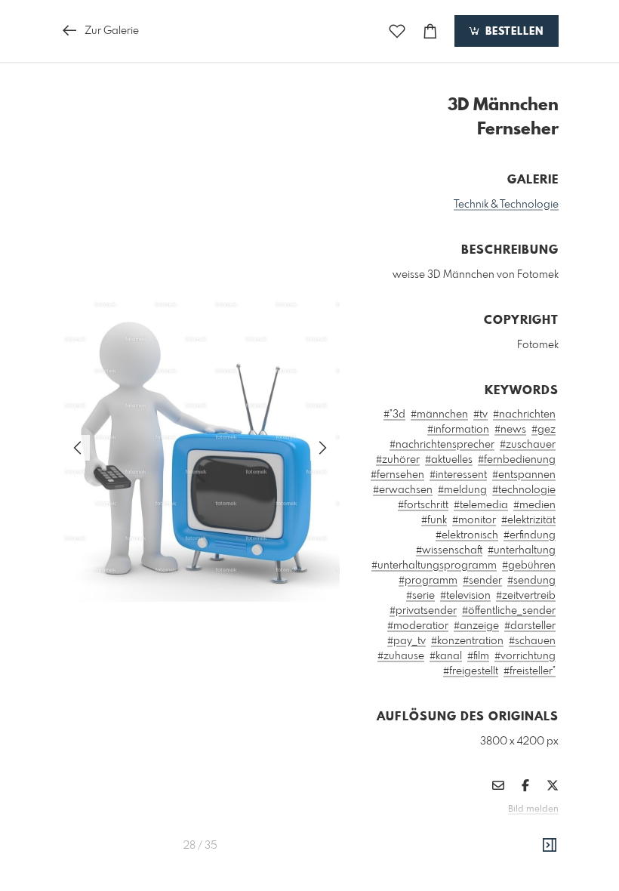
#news (510, 429)
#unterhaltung (522, 550)
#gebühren (529, 565)
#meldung (462, 490)
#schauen (532, 641)
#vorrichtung (525, 656)
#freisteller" (530, 671)
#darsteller (530, 626)
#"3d (394, 414)
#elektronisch (467, 535)
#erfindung (530, 535)
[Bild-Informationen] (549, 846)
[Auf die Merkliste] (397, 31)
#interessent (458, 475)
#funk (434, 520)
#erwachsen (403, 490)
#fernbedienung (517, 460)
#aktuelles (449, 460)
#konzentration (467, 641)
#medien (534, 505)
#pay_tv (406, 641)
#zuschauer (528, 444)
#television (465, 595)
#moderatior (417, 626)
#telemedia (481, 505)
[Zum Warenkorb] (430, 31)
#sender (482, 580)
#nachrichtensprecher (442, 444)
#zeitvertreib (526, 595)
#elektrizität (528, 520)
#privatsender (423, 611)
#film (478, 656)
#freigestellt (470, 671)
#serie (420, 595)
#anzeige (476, 626)
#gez (543, 429)
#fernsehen (397, 475)
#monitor (474, 520)
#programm (428, 580)
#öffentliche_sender (509, 611)
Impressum (474, 829)
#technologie (524, 490)
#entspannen (524, 475)
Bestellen (513, 31)
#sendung (531, 580)
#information (458, 429)
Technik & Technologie (506, 204)
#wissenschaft (449, 550)
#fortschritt (423, 505)
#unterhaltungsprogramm (434, 565)
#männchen (439, 414)
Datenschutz (533, 829)
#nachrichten (524, 414)
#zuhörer (398, 460)
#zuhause (400, 656)
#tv (480, 414)
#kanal (446, 656)
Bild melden (533, 809)
